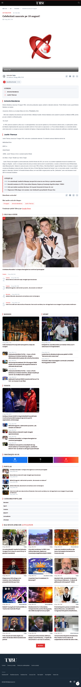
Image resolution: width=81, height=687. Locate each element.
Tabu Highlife (40, 674)
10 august (6, 203)
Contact (3, 665)
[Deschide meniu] (2, 3)
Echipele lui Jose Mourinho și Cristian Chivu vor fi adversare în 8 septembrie (58, 346)
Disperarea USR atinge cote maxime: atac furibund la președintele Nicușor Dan (31, 190)
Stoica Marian (74, 547)
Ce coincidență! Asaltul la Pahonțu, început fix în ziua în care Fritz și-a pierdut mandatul (35, 181)
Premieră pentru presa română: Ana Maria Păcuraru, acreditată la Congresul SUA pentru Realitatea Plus (66, 610)
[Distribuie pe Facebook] (70, 76)
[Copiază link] (66, 76)
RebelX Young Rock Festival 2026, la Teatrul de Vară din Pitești (14, 608)
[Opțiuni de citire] (77, 683)
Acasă (5, 8)
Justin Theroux (29, 203)
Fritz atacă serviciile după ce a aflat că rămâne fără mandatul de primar (14, 637)
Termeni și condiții (11, 665)
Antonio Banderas (17, 203)
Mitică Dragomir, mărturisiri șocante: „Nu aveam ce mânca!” (24, 288)
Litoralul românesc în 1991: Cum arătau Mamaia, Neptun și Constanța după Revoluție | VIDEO (36, 184)
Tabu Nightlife (48, 674)
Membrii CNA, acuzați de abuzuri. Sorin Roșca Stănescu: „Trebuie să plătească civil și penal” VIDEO (65, 580)
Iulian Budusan (74, 633)
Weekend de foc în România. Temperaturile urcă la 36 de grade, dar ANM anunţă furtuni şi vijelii (40, 609)
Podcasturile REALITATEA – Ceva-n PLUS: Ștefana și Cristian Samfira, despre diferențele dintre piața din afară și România (24, 356)
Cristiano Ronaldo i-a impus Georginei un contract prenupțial (23, 269)
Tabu (14, 75)
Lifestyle (8, 302)
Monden (8, 294)
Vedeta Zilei (55, 674)
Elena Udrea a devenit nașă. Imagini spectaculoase (21, 279)
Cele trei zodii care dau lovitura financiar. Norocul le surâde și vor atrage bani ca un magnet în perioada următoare (41, 304)
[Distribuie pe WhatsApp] (73, 76)
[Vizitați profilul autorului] (4, 76)
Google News (26, 208)
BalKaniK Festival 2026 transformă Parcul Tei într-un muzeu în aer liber (24, 380)
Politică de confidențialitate (23, 665)
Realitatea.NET (5, 674)
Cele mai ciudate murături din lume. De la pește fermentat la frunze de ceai (30, 187)
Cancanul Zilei (32, 674)
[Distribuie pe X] (77, 76)
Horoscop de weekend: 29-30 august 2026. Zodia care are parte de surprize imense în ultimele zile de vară (23, 364)
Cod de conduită (35, 665)
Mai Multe (40, 645)
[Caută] (78, 3)
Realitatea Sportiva (14, 674)
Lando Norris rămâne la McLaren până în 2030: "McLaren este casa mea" (57, 355)
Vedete (4, 274)
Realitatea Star (24, 674)
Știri (11, 8)
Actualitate (16, 8)
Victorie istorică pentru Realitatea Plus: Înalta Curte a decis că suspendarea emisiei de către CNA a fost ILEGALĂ (66, 638)
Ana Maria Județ (48, 575)
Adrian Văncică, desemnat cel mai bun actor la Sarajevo (23, 296)
